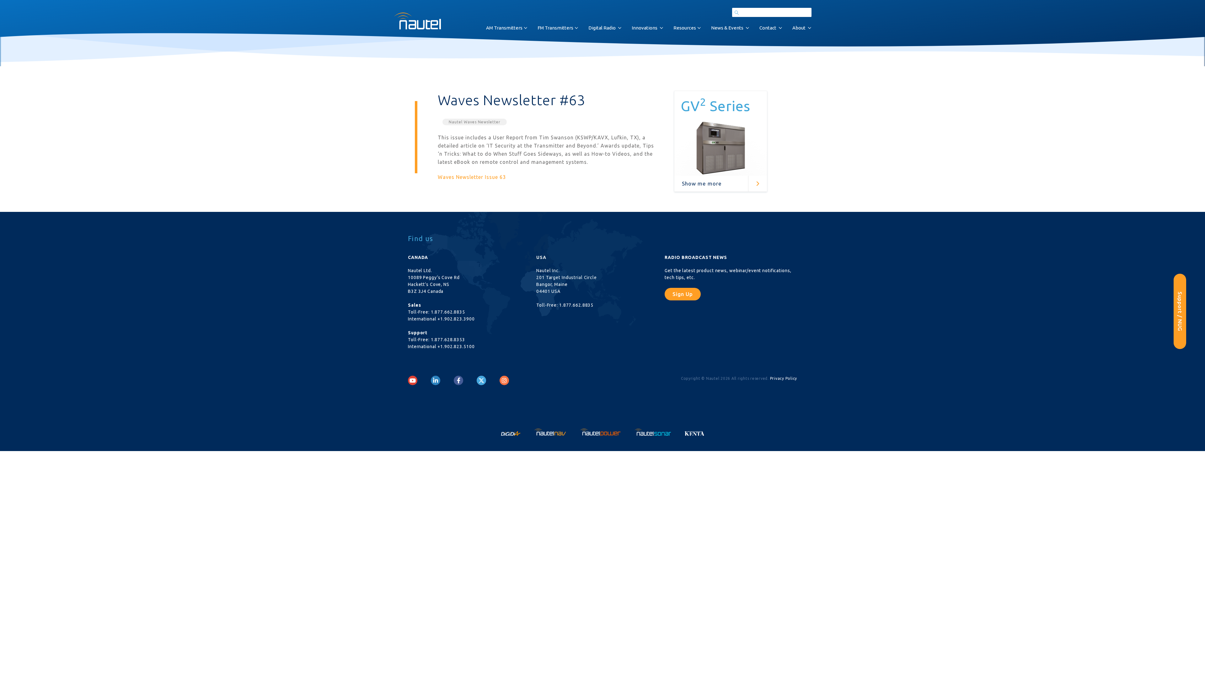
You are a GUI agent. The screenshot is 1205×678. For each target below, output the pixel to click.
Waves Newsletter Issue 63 (472, 177)
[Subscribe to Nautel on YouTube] (413, 380)
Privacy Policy (783, 378)
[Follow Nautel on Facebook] (458, 380)
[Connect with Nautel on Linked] (435, 380)
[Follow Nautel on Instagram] (504, 380)
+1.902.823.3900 (455, 318)
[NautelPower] (601, 431)
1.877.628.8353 (448, 339)
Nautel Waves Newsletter (475, 122)
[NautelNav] (551, 431)
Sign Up (682, 294)
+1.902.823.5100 (455, 346)
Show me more (702, 183)
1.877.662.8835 (448, 312)
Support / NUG (1180, 311)
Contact (767, 27)
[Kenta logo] (694, 431)
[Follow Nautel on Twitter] (481, 380)
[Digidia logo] (511, 431)
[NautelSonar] (653, 431)
